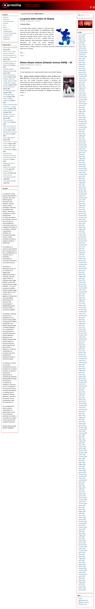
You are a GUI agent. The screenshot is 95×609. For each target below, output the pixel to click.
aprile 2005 (81, 537)
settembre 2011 (83, 386)
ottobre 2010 (82, 407)
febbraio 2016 (82, 282)
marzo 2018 (82, 233)
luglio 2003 (81, 578)
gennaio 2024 (82, 96)
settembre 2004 (83, 550)
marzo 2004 (82, 562)
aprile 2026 (81, 43)
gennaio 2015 (82, 307)
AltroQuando (6, 39)
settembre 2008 (83, 456)
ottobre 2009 (82, 431)
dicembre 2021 (82, 145)
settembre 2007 (83, 480)
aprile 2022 (81, 137)
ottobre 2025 (82, 54)
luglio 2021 (81, 154)
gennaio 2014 (82, 331)
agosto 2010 (82, 411)
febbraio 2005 (82, 541)
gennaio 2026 (82, 48)
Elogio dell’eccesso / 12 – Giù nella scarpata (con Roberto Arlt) (10, 63)
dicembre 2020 (82, 168)
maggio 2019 (82, 205)
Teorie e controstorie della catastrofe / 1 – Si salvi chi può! (10, 106)
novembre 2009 (83, 429)
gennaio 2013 (82, 354)
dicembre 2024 (82, 74)
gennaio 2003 (82, 590)
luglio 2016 (81, 272)
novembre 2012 (83, 358)
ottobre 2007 (82, 478)
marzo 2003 (82, 586)
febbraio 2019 (82, 211)
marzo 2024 (82, 92)
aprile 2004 (81, 560)
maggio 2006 (82, 511)
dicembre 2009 (82, 427)
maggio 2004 (82, 558)
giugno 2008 (82, 462)
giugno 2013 (82, 345)
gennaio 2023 (82, 119)
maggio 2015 (82, 299)
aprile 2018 (81, 231)
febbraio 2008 (82, 470)
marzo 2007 (82, 492)
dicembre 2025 (82, 50)
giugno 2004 (82, 556)
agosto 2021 (82, 152)
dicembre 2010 (82, 403)
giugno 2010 (82, 415)
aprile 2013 (81, 348)
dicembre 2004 (82, 545)
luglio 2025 (81, 60)
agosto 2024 (82, 82)
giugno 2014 (82, 321)
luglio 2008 (81, 460)
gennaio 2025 (82, 72)
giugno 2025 (82, 62)
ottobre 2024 (82, 78)
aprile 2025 (81, 66)
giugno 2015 (82, 297)
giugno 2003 (82, 580)
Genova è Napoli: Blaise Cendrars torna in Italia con (9, 147)
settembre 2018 (83, 221)
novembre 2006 (83, 499)
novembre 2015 (83, 288)
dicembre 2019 (82, 192)
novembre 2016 (83, 264)
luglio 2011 (81, 390)
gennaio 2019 (82, 213)
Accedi (80, 598)
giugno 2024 (82, 86)
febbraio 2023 (82, 117)
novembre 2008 (83, 452)
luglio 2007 (81, 484)
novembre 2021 (83, 147)
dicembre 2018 (82, 215)
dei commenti (84, 602)
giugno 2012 (82, 368)
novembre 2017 (83, 241)
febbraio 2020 (82, 188)
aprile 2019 (81, 207)
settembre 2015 (83, 292)
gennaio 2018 (82, 237)
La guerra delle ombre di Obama (37, 19)
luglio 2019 (81, 201)
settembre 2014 (83, 315)
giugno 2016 (82, 274)
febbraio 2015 (82, 305)
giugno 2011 (82, 392)
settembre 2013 (83, 339)
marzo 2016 (82, 280)
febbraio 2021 (82, 164)
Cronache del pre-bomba (9, 33)
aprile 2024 (81, 90)
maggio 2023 (82, 111)
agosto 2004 (82, 552)
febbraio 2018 (82, 235)
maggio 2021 (82, 158)
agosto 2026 (82, 35)
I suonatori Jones (7, 35)
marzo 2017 (82, 256)
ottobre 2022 (82, 125)
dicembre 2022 (82, 121)
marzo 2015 (82, 303)
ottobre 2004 (82, 548)
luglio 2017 (81, 248)
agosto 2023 (82, 105)
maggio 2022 (82, 135)
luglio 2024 (81, 84)
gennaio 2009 (82, 448)
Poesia (5, 27)
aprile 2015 (81, 301)
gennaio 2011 (82, 401)
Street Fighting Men (8, 137)
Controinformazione (8, 21)
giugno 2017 (82, 250)
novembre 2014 (83, 311)
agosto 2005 (82, 529)
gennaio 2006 (82, 519)
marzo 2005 (82, 539)
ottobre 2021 (82, 148)
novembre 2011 (83, 382)
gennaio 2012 (82, 378)
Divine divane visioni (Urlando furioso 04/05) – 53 (46, 62)
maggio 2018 (82, 229)
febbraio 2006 (82, 517)
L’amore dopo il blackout (9, 110)
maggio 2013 (82, 346)
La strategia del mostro (9, 90)
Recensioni (6, 19)
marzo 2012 (82, 374)
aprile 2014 (81, 325)
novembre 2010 (83, 405)
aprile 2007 (81, 490)
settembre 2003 (83, 574)
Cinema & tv (38, 65)
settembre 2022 (83, 127)
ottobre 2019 (82, 196)
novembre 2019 (83, 194)
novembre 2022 (83, 123)
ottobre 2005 (82, 525)
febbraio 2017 (82, 258)
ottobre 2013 (82, 337)
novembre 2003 (83, 570)
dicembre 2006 (82, 497)
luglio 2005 (81, 531)
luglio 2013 (81, 343)
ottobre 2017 (82, 243)
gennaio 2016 (82, 284)
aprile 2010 (81, 419)
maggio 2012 (82, 370)
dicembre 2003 (82, 568)
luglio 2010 (81, 413)
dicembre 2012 (82, 356)
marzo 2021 (82, 162)
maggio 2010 (82, 417)
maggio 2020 (82, 182)
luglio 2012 (81, 366)
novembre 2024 (83, 76)
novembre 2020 (83, 170)
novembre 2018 (83, 217)
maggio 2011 (82, 394)
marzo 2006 (82, 515)
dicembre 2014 (82, 309)
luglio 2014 (81, 319)
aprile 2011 (81, 396)
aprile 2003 (81, 584)
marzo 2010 (82, 421)
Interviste (5, 23)
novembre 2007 (83, 476)
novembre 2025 (83, 52)
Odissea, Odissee (8, 86)
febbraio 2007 (82, 494)
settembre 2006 (83, 503)
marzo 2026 (82, 45)
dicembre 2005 (82, 521)
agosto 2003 (82, 576)
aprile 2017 (81, 254)
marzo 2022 (82, 139)
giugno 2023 (82, 109)
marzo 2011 (82, 397)
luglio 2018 (81, 225)
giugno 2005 (82, 533)
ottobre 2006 (82, 501)
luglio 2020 (81, 178)
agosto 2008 (82, 458)
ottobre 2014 (82, 313)
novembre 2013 (83, 335)
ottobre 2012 (82, 360)
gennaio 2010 (82, 425)
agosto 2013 (82, 341)
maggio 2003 (82, 582)
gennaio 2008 (82, 472)
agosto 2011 (82, 388)
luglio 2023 (81, 107)
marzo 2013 (82, 350)
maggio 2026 (82, 41)
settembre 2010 (83, 409)
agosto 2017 (82, 247)
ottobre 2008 (82, 454)
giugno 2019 (82, 203)
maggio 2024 (82, 88)
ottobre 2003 (82, 572)
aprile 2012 (81, 372)
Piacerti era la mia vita (9, 47)
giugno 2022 (82, 133)
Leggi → (22, 55)
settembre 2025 (83, 56)
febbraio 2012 (82, 376)
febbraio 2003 (82, 588)
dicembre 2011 (82, 380)
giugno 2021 (82, 156)
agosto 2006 (82, 505)
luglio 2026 (81, 37)
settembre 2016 (83, 268)
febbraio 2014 (82, 329)
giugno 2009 (82, 439)
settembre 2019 (83, 197)
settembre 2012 (83, 362)
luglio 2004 (81, 554)
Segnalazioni (6, 37)
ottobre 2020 (82, 172)
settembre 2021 (83, 150)
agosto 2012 (82, 364)
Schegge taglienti (7, 31)
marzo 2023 (82, 115)
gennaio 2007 (82, 495)
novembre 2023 (83, 99)
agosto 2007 (82, 482)
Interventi (38, 21)
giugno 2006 (82, 509)
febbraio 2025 (82, 70)
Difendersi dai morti (8, 163)
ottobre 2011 (82, 384)
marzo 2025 (82, 68)
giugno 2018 (82, 227)
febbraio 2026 (82, 47)
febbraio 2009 (82, 446)
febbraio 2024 (82, 94)
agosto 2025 (82, 58)
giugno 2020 (82, 180)
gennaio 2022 (82, 143)
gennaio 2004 (82, 566)
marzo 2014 (82, 327)
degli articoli (83, 600)
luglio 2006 (81, 507)
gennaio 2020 (82, 190)
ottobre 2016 (82, 266)
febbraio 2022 (82, 141)
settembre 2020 (83, 174)
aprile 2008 (81, 466)
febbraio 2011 (82, 399)
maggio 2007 (82, 488)
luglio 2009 (81, 437)
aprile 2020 (81, 184)
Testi (4, 25)
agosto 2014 (82, 317)
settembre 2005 (83, 527)
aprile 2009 (81, 443)
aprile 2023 (81, 113)
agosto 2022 (82, 129)
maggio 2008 (82, 464)
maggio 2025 (82, 64)
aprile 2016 (81, 278)
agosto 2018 (82, 223)
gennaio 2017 (82, 260)
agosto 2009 (82, 435)
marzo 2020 (82, 186)
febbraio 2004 (82, 564)
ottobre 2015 (82, 290)
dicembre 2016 (82, 262)
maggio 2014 (82, 323)
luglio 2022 (81, 131)
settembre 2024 (83, 80)
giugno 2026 (82, 39)
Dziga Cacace (25, 68)
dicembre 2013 (82, 333)
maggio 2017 (82, 252)
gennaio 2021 (82, 166)
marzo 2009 (82, 445)
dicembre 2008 (82, 450)
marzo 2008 (82, 468)
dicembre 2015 (82, 286)
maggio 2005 (82, 535)
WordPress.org (83, 604)
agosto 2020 (82, 176)
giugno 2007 (82, 486)
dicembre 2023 (82, 97)
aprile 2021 (81, 160)
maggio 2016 (82, 276)
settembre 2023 (83, 103)
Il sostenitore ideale (8, 181)
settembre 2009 (83, 433)
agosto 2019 (82, 199)
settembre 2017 (83, 245)
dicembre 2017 (82, 239)
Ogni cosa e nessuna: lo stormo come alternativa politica (9, 128)
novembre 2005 (83, 523)
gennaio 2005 (82, 543)
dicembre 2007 (82, 474)
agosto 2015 (82, 294)
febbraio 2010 (82, 423)
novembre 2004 (83, 546)
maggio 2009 (82, 441)
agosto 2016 (82, 270)
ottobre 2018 (82, 219)
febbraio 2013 (82, 352)
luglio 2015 (81, 296)
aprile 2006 (81, 513)
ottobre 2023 (82, 101)
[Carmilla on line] (47, 5)
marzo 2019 (82, 209)
